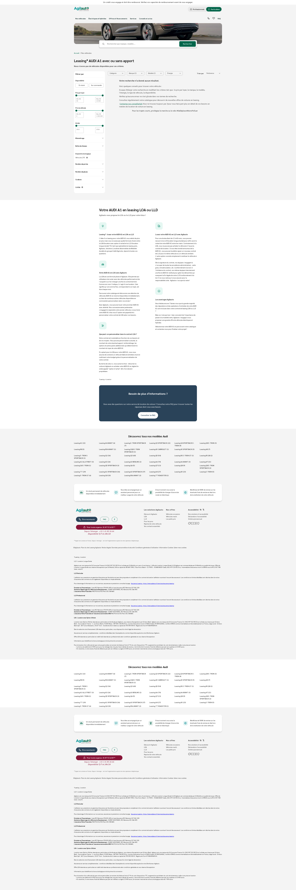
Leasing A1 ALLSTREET (84, 462)
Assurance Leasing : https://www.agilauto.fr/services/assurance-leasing (152, 583)
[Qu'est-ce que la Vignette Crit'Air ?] (82, 187)
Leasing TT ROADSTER (159, 475)
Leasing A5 (180, 472)
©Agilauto (76, 547)
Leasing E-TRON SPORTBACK (135, 444)
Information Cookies (166, 547)
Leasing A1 (79, 443)
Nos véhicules (80, 18)
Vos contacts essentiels (152, 526)
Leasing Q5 (155, 455)
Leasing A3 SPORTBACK (134, 472)
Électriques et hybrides (97, 18)
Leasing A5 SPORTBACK (184, 449)
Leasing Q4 (105, 475)
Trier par (200, 73)
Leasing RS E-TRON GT (184, 455)
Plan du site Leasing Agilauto (91, 547)
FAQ (219, 18)
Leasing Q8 (179, 465)
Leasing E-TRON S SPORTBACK (80, 456)
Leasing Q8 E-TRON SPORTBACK (207, 466)
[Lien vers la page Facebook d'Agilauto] (114, 519)
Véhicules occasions (173, 514)
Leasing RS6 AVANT (132, 475)
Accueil (76, 53)
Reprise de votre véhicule (152, 524)
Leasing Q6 (129, 465)
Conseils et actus (145, 18)
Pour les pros (148, 521)
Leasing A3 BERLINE (132, 462)
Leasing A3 (104, 462)
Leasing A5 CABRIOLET (159, 449)
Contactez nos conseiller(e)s (131, 104)
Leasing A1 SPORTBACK (109, 472)
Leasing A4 (155, 472)
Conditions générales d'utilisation (147, 547)
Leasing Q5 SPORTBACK (109, 465)
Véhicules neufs (171, 516)
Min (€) (78, 99)
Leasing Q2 (105, 455)
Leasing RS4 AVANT (107, 449)
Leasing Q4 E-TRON (82, 465)
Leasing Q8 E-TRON (208, 443)
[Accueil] (81, 9)
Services (133, 18)
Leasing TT (80, 472)
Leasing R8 (79, 449)
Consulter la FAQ (148, 415)
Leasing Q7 (155, 465)
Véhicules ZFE (80, 157)
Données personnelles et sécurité (123, 547)
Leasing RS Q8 (206, 455)
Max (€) (98, 99)
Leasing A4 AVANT (107, 443)
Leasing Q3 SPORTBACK (159, 443)
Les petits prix (171, 519)
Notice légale (106, 547)
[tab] (197, 9)
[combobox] (213, 73)
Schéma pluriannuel (195, 519)
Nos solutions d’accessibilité (198, 514)
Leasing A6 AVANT (182, 462)
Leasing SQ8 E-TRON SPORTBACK (132, 450)
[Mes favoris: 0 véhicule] (214, 18)
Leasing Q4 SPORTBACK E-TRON (184, 444)
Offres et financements (118, 18)
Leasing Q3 (130, 455)
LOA (145, 516)
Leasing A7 (205, 462)
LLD (145, 519)
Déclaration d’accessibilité (197, 516)
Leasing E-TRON (207, 472)
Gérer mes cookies (180, 547)
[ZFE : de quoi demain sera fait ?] (87, 157)
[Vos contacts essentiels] (208, 18)
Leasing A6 (155, 462)
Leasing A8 (205, 449)
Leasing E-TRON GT (82, 475)
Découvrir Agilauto (150, 514)
